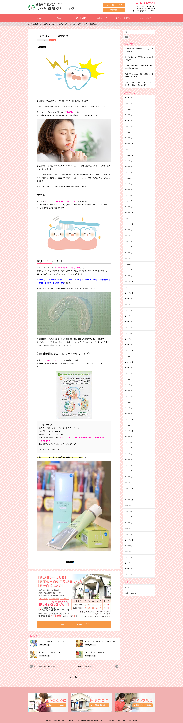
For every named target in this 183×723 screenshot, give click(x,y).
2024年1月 (128, 276)
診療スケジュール (131, 593)
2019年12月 (129, 540)
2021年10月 (129, 431)
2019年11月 (129, 546)
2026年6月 (128, 109)
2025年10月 (129, 155)
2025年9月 (128, 161)
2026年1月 (128, 138)
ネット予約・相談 (113, 5)
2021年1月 (128, 482)
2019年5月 (128, 569)
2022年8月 (128, 373)
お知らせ (52, 40)
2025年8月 (128, 166)
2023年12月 (129, 281)
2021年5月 (128, 460)
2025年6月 (128, 178)
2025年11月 (129, 149)
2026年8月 (128, 98)
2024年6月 (128, 247)
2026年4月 (128, 121)
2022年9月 (128, 368)
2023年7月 (128, 310)
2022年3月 (128, 402)
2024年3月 (128, 264)
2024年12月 (129, 213)
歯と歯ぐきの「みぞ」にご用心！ (51, 652)
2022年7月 (128, 379)
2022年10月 (129, 362)
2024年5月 (128, 253)
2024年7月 (128, 241)
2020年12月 (129, 488)
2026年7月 (128, 103)
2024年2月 (128, 270)
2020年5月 (128, 523)
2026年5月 (128, 115)
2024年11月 (129, 218)
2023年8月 (128, 304)
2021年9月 (128, 437)
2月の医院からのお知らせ (94, 652)
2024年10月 (129, 224)
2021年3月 (128, 471)
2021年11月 (129, 425)
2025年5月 (128, 184)
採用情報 (113, 10)
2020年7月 (128, 517)
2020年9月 (128, 505)
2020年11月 (129, 494)
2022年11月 (129, 356)
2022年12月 (129, 350)
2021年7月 (128, 448)
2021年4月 (128, 465)
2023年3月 (128, 333)
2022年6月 (128, 385)
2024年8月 (128, 235)
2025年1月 (128, 207)
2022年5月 (128, 391)
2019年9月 (128, 551)
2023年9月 (128, 299)
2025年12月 (129, 143)
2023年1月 (128, 345)
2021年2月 (128, 477)
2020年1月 (128, 534)
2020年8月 (128, 511)
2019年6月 (128, 563)
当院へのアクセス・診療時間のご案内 (74, 624)
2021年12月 (129, 419)
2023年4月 (128, 327)
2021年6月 (128, 454)
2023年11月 (129, 287)
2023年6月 (128, 316)
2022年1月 (128, 414)
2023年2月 (128, 339)
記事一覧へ (74, 677)
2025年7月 (128, 172)
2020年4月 (128, 528)
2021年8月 (128, 442)
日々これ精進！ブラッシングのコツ (52, 641)
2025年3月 (128, 195)
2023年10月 (129, 293)
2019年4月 (128, 574)
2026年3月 (128, 126)
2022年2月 (128, 408)
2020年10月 (129, 500)
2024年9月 (128, 230)
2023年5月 (128, 322)
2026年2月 (128, 132)
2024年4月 (128, 258)
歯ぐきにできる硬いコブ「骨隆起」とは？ (101, 641)
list (69, 560)
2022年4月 (128, 396)
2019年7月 (128, 557)
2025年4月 (128, 190)
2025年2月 (128, 201)
